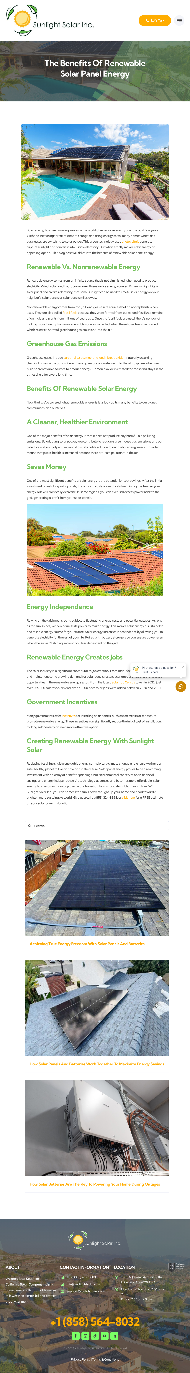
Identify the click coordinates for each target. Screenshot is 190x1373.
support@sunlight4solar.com (86, 1291)
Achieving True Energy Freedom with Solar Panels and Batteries (87, 943)
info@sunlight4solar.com (83, 1284)
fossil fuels (70, 313)
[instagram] (85, 1336)
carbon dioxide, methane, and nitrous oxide (93, 357)
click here (128, 797)
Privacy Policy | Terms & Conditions (95, 1359)
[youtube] (105, 1336)
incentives (69, 716)
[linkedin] (114, 1336)
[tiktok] (95, 1336)
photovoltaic (130, 241)
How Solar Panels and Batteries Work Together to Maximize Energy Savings (97, 1063)
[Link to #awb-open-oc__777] (179, 20)
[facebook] (76, 1336)
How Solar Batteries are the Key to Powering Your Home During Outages (95, 1184)
